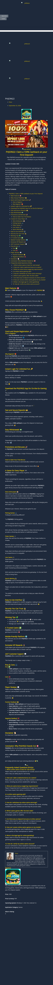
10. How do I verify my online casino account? (26, 284)
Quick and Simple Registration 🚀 (21, 200)
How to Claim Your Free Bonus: (22, 217)
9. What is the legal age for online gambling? (26, 282)
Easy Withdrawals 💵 (17, 212)
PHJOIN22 (39, 290)
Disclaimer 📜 (15, 259)
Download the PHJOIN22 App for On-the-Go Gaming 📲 (27, 208)
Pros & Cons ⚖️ (15, 246)
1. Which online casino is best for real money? (26, 265)
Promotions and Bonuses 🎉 (19, 214)
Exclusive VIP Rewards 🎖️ (18, 242)
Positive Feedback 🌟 (19, 254)
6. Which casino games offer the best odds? (25, 275)
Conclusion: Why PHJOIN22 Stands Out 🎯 (23, 261)
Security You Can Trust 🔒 (18, 233)
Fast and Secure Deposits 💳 (19, 210)
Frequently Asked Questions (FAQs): (21, 263)
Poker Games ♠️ (17, 225)
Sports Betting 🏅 (18, 229)
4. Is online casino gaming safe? (22, 271)
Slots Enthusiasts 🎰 (19, 221)
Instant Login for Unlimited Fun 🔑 (21, 206)
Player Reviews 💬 (16, 252)
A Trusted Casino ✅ (17, 238)
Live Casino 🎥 (17, 227)
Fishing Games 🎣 (18, 223)
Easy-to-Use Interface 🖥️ (18, 231)
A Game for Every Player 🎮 (19, 219)
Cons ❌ (15, 250)
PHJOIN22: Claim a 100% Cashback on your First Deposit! (26, 193)
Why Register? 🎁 (18, 204)
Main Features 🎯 (16, 196)
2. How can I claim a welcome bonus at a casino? (27, 267)
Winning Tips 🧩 (16, 235)
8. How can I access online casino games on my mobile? (29, 280)
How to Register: (18, 202)
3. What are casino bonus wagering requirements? (28, 269)
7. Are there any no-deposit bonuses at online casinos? (29, 278)
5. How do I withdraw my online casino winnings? (27, 273)
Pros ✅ (15, 248)
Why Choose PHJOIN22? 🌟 (19, 198)
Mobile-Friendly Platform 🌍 (19, 240)
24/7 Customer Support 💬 (19, 244)
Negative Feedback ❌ (19, 257)
